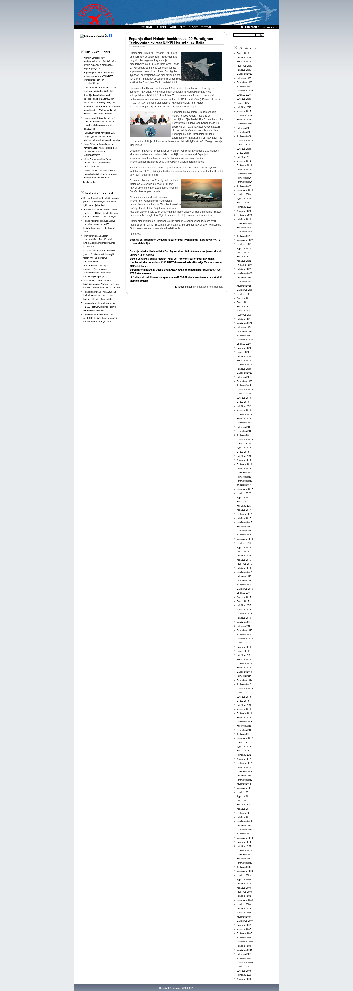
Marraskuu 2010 (245, 837)
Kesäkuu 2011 (244, 808)
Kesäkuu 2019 (244, 410)
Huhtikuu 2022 (244, 268)
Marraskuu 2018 (245, 439)
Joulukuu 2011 (244, 783)
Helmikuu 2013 (244, 725)
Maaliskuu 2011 (244, 821)
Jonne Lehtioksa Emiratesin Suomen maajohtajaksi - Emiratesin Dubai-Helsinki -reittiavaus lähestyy (102, 110)
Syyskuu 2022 (244, 248)
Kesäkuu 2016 (244, 559)
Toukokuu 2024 (244, 165)
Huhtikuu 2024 (244, 169)
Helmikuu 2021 (244, 327)
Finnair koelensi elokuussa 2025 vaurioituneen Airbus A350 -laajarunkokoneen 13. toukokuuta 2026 (99, 226)
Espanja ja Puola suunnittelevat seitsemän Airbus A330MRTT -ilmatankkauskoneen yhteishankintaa (99, 78)
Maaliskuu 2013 (244, 721)
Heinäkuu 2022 (244, 256)
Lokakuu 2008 (244, 904)
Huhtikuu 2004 (244, 945)
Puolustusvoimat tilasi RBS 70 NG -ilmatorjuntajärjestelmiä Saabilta (101, 89)
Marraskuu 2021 (245, 289)
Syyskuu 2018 (244, 447)
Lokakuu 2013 (244, 692)
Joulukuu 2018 (244, 435)
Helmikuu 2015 (244, 626)
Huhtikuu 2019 (244, 418)
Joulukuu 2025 (244, 86)
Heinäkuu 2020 (244, 356)
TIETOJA (206, 27)
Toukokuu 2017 (244, 513)
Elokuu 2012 (243, 750)
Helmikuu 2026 (244, 78)
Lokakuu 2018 (244, 443)
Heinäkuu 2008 (244, 908)
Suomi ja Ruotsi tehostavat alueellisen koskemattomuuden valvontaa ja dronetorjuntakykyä (99, 98)
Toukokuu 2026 (244, 65)
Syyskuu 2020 (244, 347)
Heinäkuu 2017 (244, 505)
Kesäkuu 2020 (244, 360)
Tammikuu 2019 (244, 430)
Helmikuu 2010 (244, 858)
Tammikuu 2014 (244, 680)
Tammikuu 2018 (244, 480)
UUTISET (161, 27)
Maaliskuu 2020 (244, 372)
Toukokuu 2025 (244, 115)
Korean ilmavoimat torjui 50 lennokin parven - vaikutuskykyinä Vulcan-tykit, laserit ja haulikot (101, 201)
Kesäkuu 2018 (244, 459)
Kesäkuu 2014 (244, 659)
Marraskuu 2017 (245, 489)
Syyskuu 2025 (244, 98)
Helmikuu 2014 (244, 675)
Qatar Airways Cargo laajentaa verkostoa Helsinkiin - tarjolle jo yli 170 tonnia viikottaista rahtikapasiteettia (100, 149)
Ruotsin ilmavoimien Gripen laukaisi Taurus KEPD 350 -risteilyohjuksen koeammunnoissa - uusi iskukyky (100, 213)
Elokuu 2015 (243, 601)
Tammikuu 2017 (244, 530)
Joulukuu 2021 (244, 285)
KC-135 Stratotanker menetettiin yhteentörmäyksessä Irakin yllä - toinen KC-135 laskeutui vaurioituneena (99, 256)
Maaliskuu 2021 (244, 322)
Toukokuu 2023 (244, 215)
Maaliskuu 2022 (244, 273)
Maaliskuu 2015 (244, 621)
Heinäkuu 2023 (244, 206)
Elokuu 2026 (243, 53)
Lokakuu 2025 (244, 94)
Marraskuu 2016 (245, 538)
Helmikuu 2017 (244, 526)
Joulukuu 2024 (244, 136)
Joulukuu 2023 (244, 186)
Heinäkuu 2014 (244, 655)
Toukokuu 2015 (244, 613)
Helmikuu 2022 (244, 277)
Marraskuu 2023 (245, 190)
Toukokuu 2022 (244, 264)
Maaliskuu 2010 (244, 854)
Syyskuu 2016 (244, 547)
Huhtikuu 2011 (244, 817)
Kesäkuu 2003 (244, 978)
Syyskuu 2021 (244, 298)
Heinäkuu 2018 (244, 455)
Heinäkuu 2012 (244, 754)
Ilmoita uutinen (90, 182)
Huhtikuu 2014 (244, 667)
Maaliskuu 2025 (244, 123)
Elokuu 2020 (243, 351)
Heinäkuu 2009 (244, 883)
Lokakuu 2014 (244, 642)
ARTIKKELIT (177, 27)
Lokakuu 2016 (244, 542)
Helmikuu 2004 (244, 953)
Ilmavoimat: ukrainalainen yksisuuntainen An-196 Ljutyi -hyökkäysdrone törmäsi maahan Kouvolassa (99, 241)
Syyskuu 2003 (244, 970)
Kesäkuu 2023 (244, 210)
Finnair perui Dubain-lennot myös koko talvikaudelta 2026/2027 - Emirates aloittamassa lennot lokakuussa (100, 123)
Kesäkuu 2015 (244, 609)
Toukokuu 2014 (244, 663)
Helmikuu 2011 (244, 825)
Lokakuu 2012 (244, 742)
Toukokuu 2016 (244, 563)
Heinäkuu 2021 (244, 306)
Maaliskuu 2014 (244, 671)
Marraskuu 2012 (245, 738)
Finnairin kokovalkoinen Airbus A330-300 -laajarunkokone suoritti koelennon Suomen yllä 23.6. (100, 318)
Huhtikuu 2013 (244, 717)
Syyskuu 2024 (244, 148)
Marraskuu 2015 (245, 588)
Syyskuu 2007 (244, 925)
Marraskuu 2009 (245, 870)
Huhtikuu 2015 (244, 617)
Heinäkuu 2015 (244, 605)
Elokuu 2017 (243, 501)
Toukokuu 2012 (244, 762)
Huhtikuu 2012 (244, 767)
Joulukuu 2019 (244, 385)
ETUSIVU (146, 27)
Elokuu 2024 (243, 152)
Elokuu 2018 (243, 451)
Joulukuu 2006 (244, 937)
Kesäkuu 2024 (244, 161)
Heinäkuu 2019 (244, 406)
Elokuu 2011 (243, 800)
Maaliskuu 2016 (244, 572)
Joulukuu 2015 (244, 584)
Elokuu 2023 (243, 202)
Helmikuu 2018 (244, 476)
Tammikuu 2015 (244, 630)
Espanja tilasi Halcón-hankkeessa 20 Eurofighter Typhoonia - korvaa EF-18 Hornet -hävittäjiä (171, 40)
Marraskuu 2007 (245, 920)
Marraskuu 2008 (245, 900)
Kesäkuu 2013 (244, 709)
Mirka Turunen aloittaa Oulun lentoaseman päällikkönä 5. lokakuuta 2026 (98, 162)
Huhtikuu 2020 (244, 368)
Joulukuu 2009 (244, 866)
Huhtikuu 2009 (244, 895)
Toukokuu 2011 (244, 812)
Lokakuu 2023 (244, 194)
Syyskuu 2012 (244, 746)
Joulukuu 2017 (244, 484)
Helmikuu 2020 (244, 376)
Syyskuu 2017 (244, 497)
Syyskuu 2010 (244, 841)
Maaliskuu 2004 (244, 949)
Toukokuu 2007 (244, 933)
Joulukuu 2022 (244, 235)
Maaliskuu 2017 (244, 522)
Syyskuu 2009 (244, 879)
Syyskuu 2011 (244, 796)
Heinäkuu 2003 (244, 974)
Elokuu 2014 (243, 650)
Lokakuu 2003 (244, 966)
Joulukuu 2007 (244, 916)
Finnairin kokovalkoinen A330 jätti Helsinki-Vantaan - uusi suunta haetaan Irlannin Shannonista (99, 295)
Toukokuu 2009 (244, 891)
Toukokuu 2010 (244, 850)
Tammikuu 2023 (244, 231)
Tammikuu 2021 (244, 331)
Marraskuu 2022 (245, 239)
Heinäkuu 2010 (244, 846)
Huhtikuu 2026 (244, 69)
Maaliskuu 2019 (244, 422)
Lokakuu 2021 (244, 294)
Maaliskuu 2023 (244, 223)
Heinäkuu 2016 (244, 555)
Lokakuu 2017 (244, 493)
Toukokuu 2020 (244, 364)
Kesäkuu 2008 (244, 912)
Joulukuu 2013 (244, 684)
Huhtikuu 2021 (244, 318)
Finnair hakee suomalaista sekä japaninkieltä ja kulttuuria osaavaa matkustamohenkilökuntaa (100, 174)
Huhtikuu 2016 (244, 567)
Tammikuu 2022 (244, 281)
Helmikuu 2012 (244, 775)
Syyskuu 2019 (244, 397)
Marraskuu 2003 (245, 962)
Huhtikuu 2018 (244, 468)
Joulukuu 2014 (244, 634)
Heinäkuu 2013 (244, 705)
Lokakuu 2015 (244, 592)
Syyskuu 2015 (244, 597)
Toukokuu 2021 (244, 314)
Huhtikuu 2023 (244, 219)
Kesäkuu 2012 (244, 758)
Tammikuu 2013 (244, 729)
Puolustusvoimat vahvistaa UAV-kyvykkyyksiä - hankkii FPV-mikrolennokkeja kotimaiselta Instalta (102, 136)
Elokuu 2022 (243, 252)
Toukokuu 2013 (244, 713)
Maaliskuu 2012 (244, 771)
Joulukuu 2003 (244, 958)
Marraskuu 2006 (245, 941)
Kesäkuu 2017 (244, 509)
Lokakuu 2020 (244, 343)
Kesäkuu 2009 (244, 887)
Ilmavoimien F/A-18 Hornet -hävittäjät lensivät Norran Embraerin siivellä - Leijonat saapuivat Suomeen (101, 284)
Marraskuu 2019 (245, 389)
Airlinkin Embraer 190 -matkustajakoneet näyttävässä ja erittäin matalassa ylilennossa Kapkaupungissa (100, 63)
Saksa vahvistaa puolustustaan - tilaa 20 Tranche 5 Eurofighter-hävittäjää (172, 258)
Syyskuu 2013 (244, 696)
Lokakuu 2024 (244, 144)
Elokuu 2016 (243, 551)
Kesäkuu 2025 (244, 111)
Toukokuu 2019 (244, 414)
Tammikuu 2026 (244, 82)
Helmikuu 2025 (244, 127)
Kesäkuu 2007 (244, 929)
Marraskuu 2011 (245, 787)
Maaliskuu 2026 (244, 73)
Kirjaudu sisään (184, 286)
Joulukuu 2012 (244, 733)
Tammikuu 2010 (244, 862)
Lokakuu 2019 (244, 393)
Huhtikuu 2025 (244, 119)
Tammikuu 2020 (244, 381)
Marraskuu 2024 (245, 140)
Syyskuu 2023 (244, 198)
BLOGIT (193, 27)
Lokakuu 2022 (244, 244)
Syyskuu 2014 (244, 646)
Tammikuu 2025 (244, 131)
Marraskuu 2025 (245, 90)
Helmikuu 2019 (244, 426)
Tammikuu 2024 (244, 181)
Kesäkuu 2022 (244, 260)
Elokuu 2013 (243, 700)
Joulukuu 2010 (244, 833)
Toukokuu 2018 (244, 464)
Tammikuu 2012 (244, 779)
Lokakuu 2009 (244, 875)
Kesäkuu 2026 (244, 61)
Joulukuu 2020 (244, 335)
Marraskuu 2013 (245, 688)
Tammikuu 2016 (244, 580)
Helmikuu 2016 (244, 576)
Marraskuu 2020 (245, 339)
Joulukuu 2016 (244, 534)
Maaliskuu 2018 (244, 472)
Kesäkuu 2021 (244, 310)
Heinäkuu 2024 (244, 156)
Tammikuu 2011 (244, 829)
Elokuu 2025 (243, 102)
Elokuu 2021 (243, 302)
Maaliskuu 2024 (244, 173)
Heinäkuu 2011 (244, 804)
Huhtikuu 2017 (244, 518)
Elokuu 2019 (243, 401)
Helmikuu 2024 (244, 177)
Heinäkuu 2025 (244, 107)
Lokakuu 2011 (244, 792)
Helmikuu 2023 (244, 227)
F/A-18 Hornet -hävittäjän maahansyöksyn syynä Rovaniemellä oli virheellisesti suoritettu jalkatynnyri (97, 271)
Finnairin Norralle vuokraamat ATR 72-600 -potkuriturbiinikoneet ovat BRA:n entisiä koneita (100, 306)
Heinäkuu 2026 (244, 57)
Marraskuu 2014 (245, 638)
